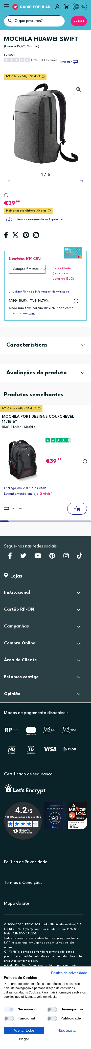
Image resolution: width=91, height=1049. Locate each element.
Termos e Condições (23, 883)
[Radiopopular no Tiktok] (79, 557)
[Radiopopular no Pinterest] (52, 557)
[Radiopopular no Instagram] (66, 557)
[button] (81, 180)
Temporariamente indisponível (39, 219)
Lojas (15, 576)
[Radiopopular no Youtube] (37, 557)
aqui (32, 313)
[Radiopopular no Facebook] (10, 557)
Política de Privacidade (25, 862)
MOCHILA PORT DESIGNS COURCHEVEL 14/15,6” (38, 419)
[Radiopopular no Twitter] (23, 557)
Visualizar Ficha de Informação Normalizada (39, 292)
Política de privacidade (69, 973)
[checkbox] (9, 1009)
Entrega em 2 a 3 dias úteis (25, 488)
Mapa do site (16, 903)
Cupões (79, 21)
